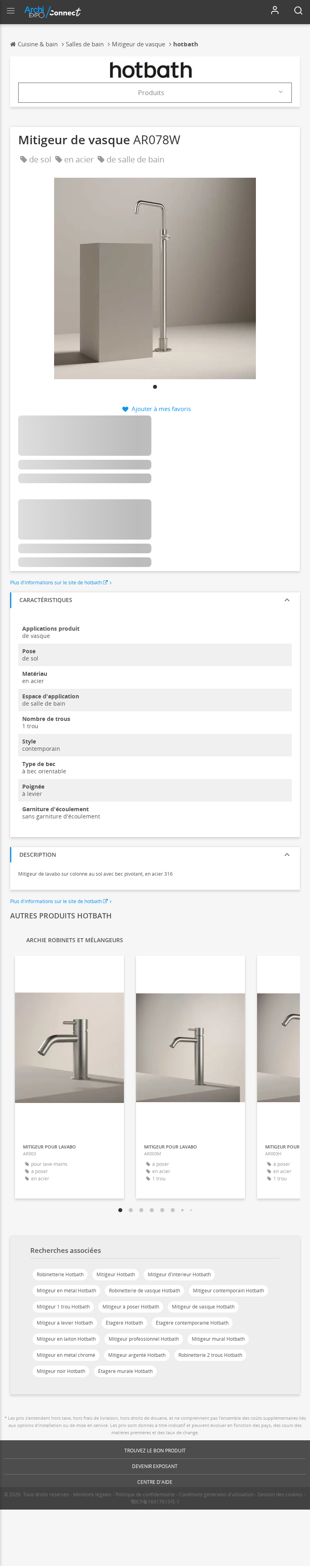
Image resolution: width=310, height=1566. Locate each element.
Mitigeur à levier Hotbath (65, 1322)
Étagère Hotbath (124, 1322)
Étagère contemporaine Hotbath (192, 1322)
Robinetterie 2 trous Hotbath (210, 1355)
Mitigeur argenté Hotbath (136, 1355)
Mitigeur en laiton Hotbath (66, 1338)
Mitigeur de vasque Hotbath (203, 1306)
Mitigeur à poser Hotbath (131, 1306)
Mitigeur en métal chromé (66, 1355)
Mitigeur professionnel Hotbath (144, 1338)
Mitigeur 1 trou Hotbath (63, 1306)
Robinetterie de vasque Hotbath (144, 1290)
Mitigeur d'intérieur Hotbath (179, 1274)
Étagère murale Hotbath (125, 1371)
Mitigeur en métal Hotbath (66, 1290)
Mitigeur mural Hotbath (218, 1338)
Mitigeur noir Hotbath (61, 1371)
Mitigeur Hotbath (115, 1274)
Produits (151, 92)
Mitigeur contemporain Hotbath (228, 1290)
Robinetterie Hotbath (60, 1274)
